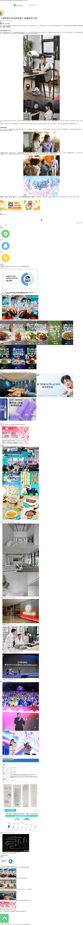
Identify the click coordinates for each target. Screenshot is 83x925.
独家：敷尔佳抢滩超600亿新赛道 (6, 758)
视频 (16, 0)
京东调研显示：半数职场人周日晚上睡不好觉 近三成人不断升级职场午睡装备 (14, 266)
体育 (7, 0)
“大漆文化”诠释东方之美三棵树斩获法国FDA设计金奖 (10, 522)
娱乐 (5, 0)
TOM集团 (2, 923)
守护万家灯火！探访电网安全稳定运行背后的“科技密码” (12, 651)
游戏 (8, 0)
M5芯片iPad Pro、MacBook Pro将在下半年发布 (11, 852)
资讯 (3, 0)
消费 (22, 0)
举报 (1, 213)
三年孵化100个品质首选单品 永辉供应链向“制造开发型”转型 (13, 678)
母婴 (14, 0)
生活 (12, 0)
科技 (26, 0)
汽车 (24, 0)
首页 (1, 0)
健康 (20, 0)
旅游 (10, 0)
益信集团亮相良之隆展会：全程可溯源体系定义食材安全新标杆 (12, 446)
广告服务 (5, 923)
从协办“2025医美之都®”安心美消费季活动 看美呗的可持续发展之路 (13, 424)
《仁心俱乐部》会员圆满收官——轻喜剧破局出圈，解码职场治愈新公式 (13, 293)
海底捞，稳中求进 (5, 623)
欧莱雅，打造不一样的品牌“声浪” (6, 681)
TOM (3, 20)
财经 (18, 0)
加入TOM (9, 923)
